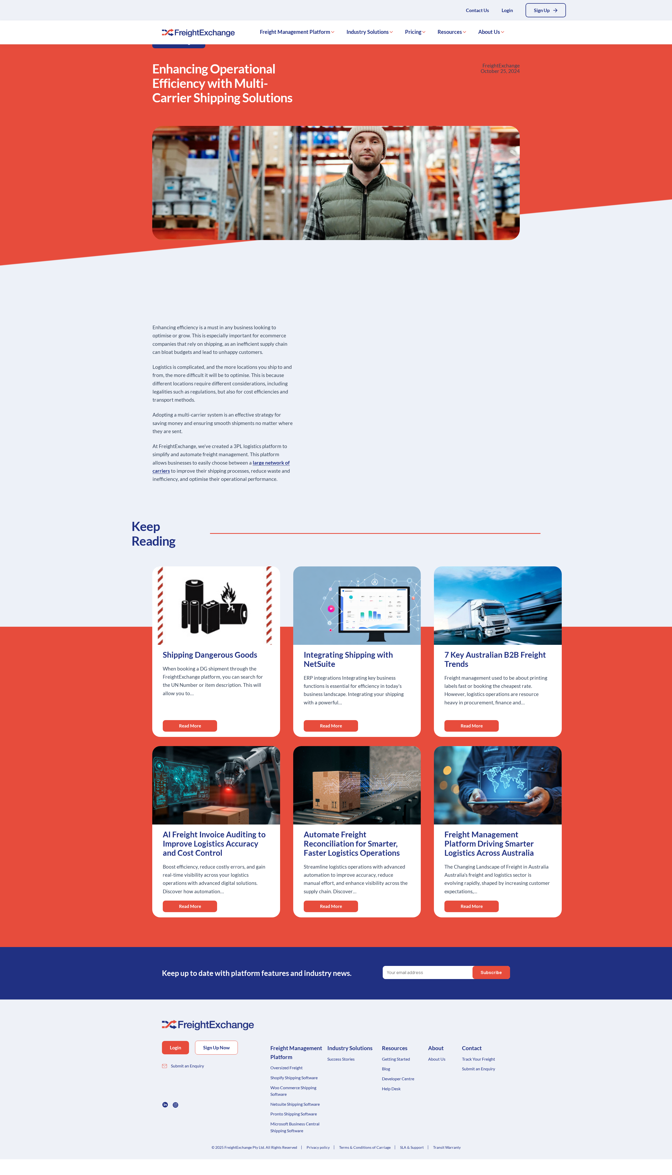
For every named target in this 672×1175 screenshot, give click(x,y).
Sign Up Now (216, 1047)
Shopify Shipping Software (294, 1077)
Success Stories (341, 1058)
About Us (489, 32)
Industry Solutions (367, 32)
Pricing (413, 32)
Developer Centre (398, 1078)
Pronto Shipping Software (293, 1113)
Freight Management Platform (295, 32)
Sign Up (542, 10)
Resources (450, 32)
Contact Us (477, 10)
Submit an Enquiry (187, 1065)
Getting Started (396, 1058)
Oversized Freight (286, 1067)
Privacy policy (318, 1147)
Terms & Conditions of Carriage (365, 1147)
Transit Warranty (447, 1147)
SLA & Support (412, 1147)
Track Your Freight (478, 1058)
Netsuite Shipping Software (295, 1104)
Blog (386, 1068)
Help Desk (391, 1088)
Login (507, 10)
